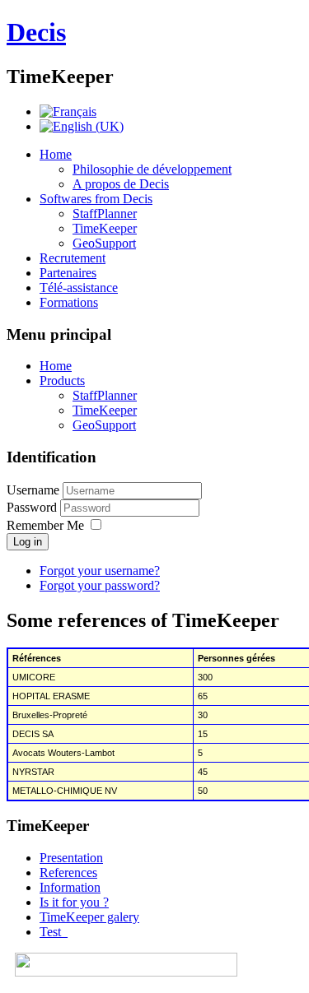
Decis (36, 32)
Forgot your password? (100, 585)
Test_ (54, 932)
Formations (69, 302)
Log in (27, 542)
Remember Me (45, 525)
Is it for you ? (74, 902)
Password (33, 507)
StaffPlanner (105, 213)
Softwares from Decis (96, 199)
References (68, 872)
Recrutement (72, 258)
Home (56, 154)
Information (70, 887)
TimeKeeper (105, 228)
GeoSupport (104, 243)
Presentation (71, 858)
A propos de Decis (121, 184)
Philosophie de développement (152, 169)
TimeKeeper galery (89, 917)
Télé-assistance (79, 288)
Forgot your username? (100, 571)
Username (33, 490)
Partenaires (68, 273)
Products (62, 380)
